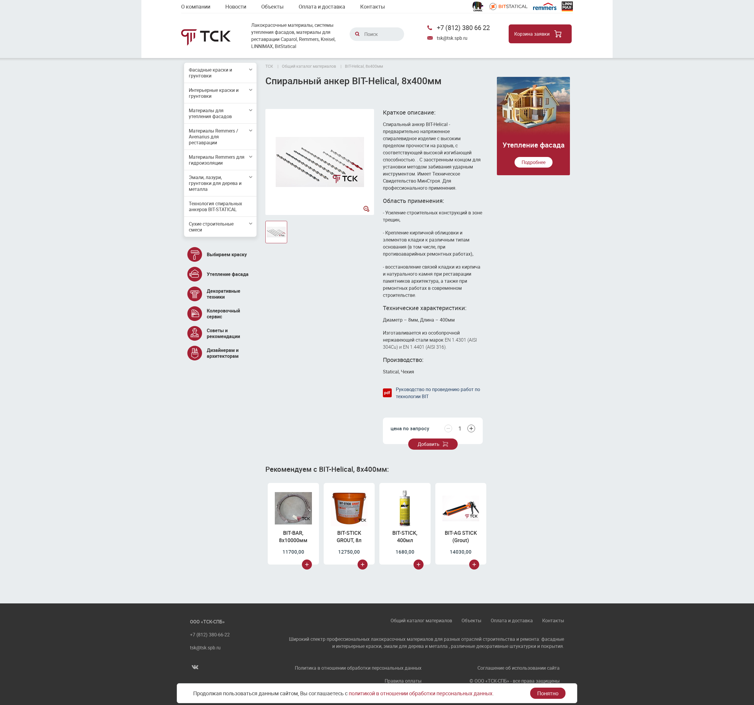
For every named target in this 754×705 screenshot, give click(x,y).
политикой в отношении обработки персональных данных (420, 693)
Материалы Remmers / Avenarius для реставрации (213, 137)
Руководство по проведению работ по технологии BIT (438, 393)
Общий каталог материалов (421, 621)
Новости (235, 6)
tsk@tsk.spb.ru (452, 38)
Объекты (272, 6)
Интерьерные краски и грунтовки (214, 93)
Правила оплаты (403, 681)
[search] (357, 34)
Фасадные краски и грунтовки (210, 73)
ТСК (269, 66)
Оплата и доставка (322, 6)
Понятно (547, 693)
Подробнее (533, 162)
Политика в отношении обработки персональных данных (358, 668)
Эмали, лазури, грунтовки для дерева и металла (215, 183)
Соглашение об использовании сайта (518, 668)
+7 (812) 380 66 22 (463, 27)
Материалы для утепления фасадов (210, 113)
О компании (195, 6)
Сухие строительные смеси (211, 227)
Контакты (372, 6)
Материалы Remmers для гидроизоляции (216, 160)
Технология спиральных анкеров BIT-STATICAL (215, 206)
